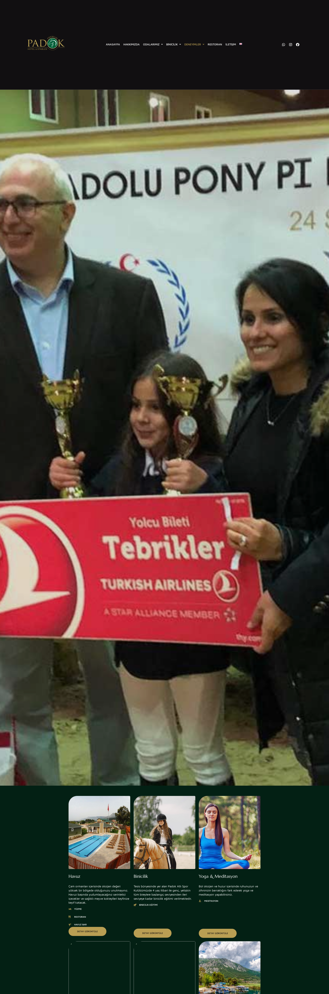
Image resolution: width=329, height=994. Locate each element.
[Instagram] (290, 44)
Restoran (215, 44)
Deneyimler (192, 44)
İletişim (231, 44)
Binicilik (172, 44)
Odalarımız (151, 44)
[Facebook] (297, 44)
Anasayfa (113, 44)
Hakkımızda (131, 44)
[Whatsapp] (283, 44)
